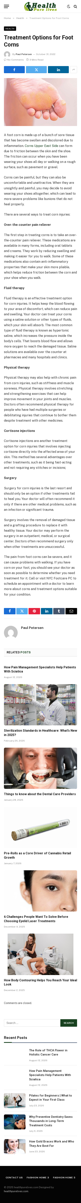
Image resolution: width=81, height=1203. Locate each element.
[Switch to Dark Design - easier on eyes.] (68, 6)
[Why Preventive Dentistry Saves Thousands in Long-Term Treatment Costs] (15, 1121)
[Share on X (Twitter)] (36, 69)
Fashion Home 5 (64, 1177)
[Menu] (6, 6)
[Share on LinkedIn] (58, 69)
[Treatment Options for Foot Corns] (40, 102)
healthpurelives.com (16, 1191)
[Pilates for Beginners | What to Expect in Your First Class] (15, 1100)
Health (10, 28)
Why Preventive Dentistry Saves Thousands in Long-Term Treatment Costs (51, 1121)
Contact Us (14, 1177)
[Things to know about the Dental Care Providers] (40, 768)
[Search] (75, 6)
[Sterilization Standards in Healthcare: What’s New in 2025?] (40, 704)
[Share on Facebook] (14, 69)
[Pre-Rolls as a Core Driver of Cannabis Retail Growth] (40, 827)
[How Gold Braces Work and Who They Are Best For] (15, 1146)
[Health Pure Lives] (40, 6)
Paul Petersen (24, 54)
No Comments (15, 59)
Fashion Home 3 (38, 1177)
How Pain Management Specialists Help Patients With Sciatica (50, 1075)
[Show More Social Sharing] (73, 69)
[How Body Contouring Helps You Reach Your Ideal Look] (40, 954)
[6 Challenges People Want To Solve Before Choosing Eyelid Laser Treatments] (40, 891)
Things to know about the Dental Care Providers (40, 794)
